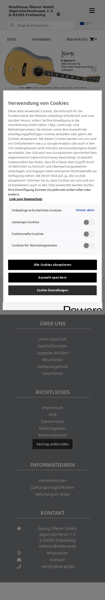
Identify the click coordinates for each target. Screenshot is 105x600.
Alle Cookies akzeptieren (52, 265)
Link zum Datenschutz (25, 199)
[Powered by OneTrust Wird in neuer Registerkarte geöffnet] (81, 307)
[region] (53, 200)
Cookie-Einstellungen (52, 290)
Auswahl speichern (52, 277)
